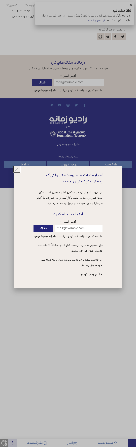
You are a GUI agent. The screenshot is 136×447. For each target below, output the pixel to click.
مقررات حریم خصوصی (45, 236)
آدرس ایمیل (68, 222)
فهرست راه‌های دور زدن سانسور (86, 251)
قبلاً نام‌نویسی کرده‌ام (91, 274)
